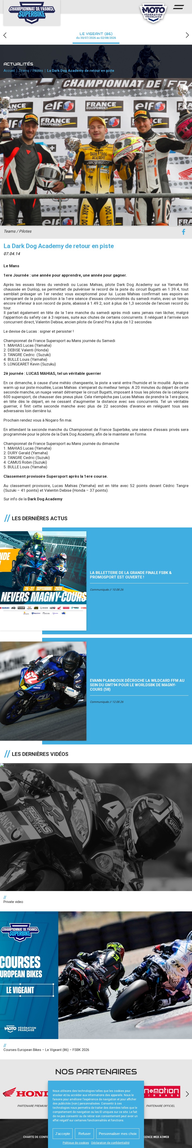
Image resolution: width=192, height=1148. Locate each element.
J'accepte (62, 1134)
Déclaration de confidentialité (110, 1142)
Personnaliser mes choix (118, 1134)
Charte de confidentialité (42, 1137)
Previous (4, 35)
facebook (183, 232)
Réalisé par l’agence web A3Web (145, 1137)
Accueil (9, 71)
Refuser (84, 1134)
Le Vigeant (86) (96, 36)
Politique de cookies (76, 1142)
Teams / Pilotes (31, 71)
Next (187, 35)
